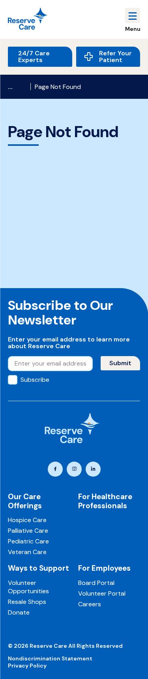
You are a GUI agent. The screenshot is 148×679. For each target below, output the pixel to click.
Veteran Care (27, 552)
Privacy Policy (27, 665)
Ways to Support (38, 568)
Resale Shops (27, 602)
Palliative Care (28, 530)
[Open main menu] (132, 15)
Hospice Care (27, 520)
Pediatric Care (28, 541)
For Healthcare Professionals (105, 501)
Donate (19, 612)
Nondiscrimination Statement (50, 658)
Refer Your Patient (115, 56)
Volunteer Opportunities (28, 587)
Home (17, 87)
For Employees (104, 568)
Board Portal (96, 583)
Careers (89, 604)
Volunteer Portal (102, 593)
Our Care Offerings (25, 501)
